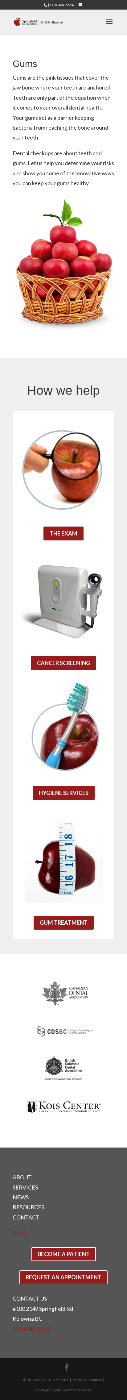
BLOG (20, 1232)
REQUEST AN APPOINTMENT (63, 1277)
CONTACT (26, 1217)
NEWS (21, 1197)
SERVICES (25, 1187)
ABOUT (22, 1177)
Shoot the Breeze (76, 1390)
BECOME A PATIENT (64, 1254)
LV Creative (92, 1379)
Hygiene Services (63, 793)
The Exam (63, 533)
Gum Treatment (64, 922)
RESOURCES (28, 1207)
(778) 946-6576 (61, 4)
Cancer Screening (63, 663)
